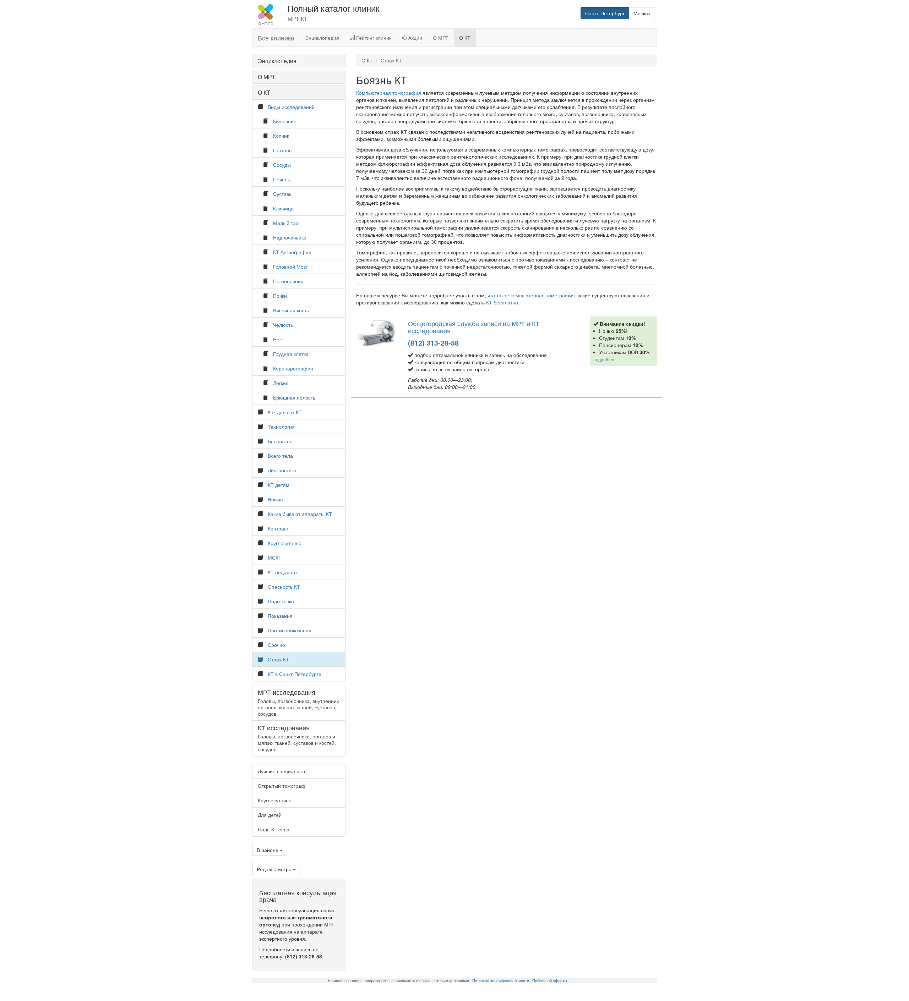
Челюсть (283, 324)
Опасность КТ (284, 586)
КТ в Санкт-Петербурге (294, 673)
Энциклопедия (322, 37)
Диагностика (282, 470)
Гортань (282, 150)
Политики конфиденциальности (500, 980)
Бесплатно (280, 441)
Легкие (281, 382)
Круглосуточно (284, 542)
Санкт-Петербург (605, 13)
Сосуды (282, 164)
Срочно (276, 644)
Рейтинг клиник (373, 37)
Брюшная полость (294, 397)
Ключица (283, 208)
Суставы (283, 193)
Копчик (281, 135)
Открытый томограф (281, 785)
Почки (280, 295)
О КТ (464, 37)
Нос (277, 339)
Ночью (275, 499)
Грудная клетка (291, 353)
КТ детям (278, 484)
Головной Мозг (290, 266)
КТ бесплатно (502, 302)
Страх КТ (278, 659)
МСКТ (275, 557)
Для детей (270, 814)
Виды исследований (291, 106)
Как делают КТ (285, 412)
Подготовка (281, 601)
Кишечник (284, 121)
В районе (268, 849)
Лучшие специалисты (282, 771)
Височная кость (291, 310)
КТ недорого (282, 572)
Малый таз (285, 222)
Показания (280, 615)
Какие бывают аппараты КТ (300, 513)
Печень (281, 179)
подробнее (604, 359)
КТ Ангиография (292, 251)
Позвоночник (288, 281)
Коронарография (293, 368)
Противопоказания (289, 630)
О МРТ (440, 37)
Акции (414, 37)
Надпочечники (289, 237)
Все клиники (276, 37)
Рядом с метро (275, 869)
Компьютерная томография (388, 92)
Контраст (278, 528)
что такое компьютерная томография (531, 295)
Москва (642, 13)
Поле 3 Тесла (273, 829)
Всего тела (280, 455)
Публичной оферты (549, 980)
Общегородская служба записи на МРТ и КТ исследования (473, 327)
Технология (281, 426)
